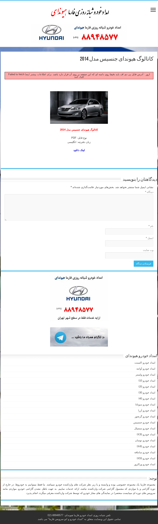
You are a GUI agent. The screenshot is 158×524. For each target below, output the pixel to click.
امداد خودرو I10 (147, 380)
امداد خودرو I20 (147, 386)
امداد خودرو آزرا (146, 410)
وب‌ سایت (148, 250)
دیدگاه (149, 192)
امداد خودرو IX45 (146, 446)
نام (151, 226)
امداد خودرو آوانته (145, 368)
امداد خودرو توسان (145, 440)
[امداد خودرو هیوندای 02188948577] (79, 11)
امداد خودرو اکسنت (144, 362)
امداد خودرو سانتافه (144, 452)
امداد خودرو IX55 (146, 458)
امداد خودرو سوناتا (145, 404)
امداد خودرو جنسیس (144, 422)
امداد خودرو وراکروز (144, 464)
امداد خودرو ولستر (145, 374)
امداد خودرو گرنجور (145, 416)
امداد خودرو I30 (147, 392)
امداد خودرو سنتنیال (144, 428)
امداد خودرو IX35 (146, 434)
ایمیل (149, 238)
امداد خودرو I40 (147, 398)
